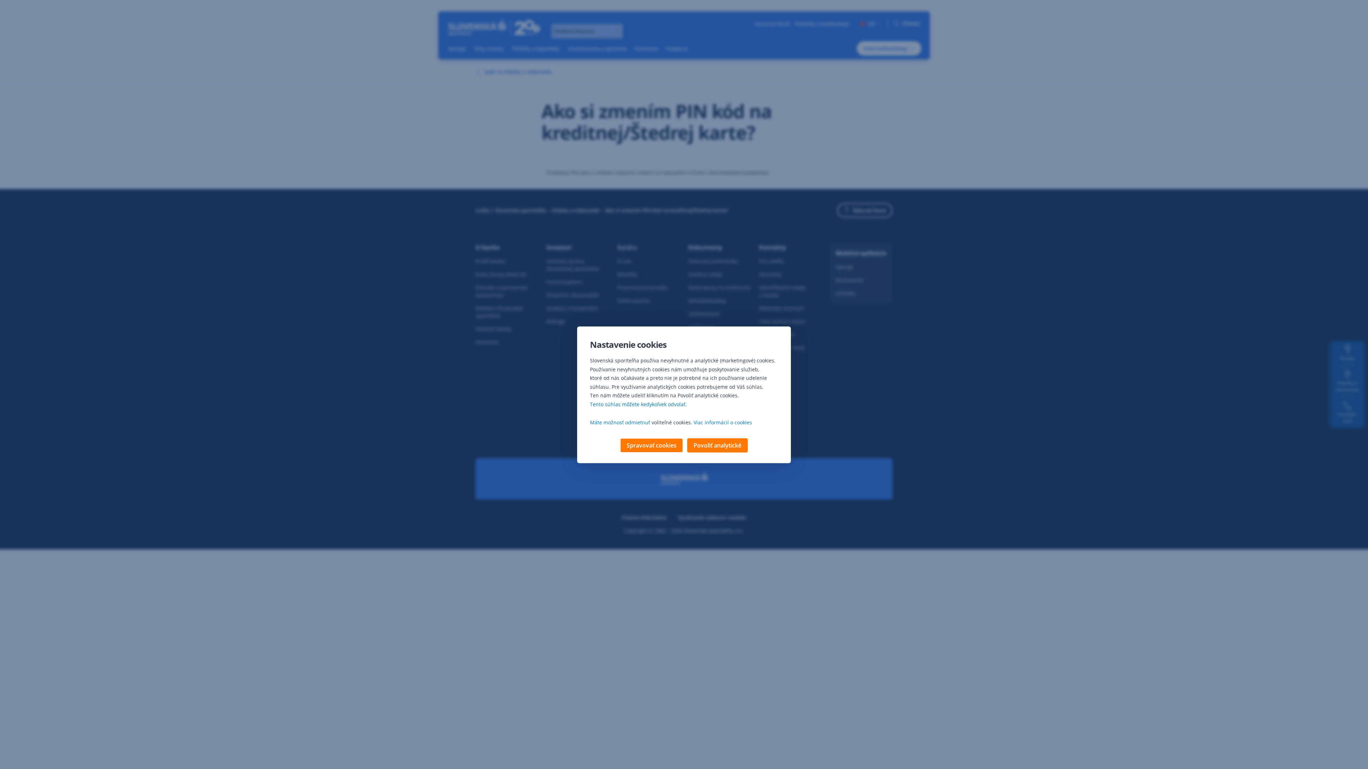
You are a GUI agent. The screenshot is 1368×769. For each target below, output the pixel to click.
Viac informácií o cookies (723, 422)
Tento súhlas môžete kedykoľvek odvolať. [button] (638, 404)
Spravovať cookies (652, 445)
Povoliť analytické (717, 445)
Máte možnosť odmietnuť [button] (620, 422)
